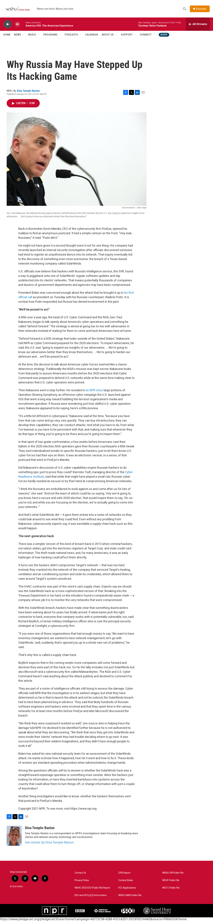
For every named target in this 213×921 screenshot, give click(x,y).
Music (32, 34)
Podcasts (71, 34)
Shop (164, 34)
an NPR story (94, 390)
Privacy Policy (82, 880)
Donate (201, 8)
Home (7, 34)
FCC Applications (127, 888)
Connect (146, 34)
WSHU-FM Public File (173, 873)
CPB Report (124, 873)
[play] (7, 24)
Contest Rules (125, 880)
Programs (50, 34)
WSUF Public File (170, 880)
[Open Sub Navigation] (23, 34)
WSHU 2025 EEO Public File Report (92, 888)
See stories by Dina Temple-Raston (49, 842)
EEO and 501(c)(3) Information (91, 895)
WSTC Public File (171, 888)
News (17, 34)
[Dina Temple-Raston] (14, 836)
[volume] (17, 24)
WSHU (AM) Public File (129, 895)
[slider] (22, 24)
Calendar (91, 34)
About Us (108, 34)
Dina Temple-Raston (28, 90)
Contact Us (80, 873)
